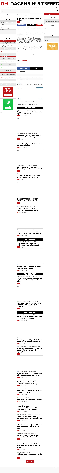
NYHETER (6, 7)
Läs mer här (2, 24)
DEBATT (14, 7)
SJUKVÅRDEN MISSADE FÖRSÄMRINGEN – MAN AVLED (26, 73)
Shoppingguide (43, 7)
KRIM (14, 10)
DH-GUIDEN (38, 7)
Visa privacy (54, 467)
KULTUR (26, 10)
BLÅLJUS (11, 10)
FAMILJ (22, 7)
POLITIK (3, 10)
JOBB (29, 7)
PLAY (26, 7)
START (2, 7)
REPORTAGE (22, 10)
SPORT (10, 7)
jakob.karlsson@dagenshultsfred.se (38, 54)
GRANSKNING (18, 10)
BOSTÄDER (33, 7)
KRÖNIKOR (18, 7)
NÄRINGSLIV (7, 10)
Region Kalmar (24, 60)
